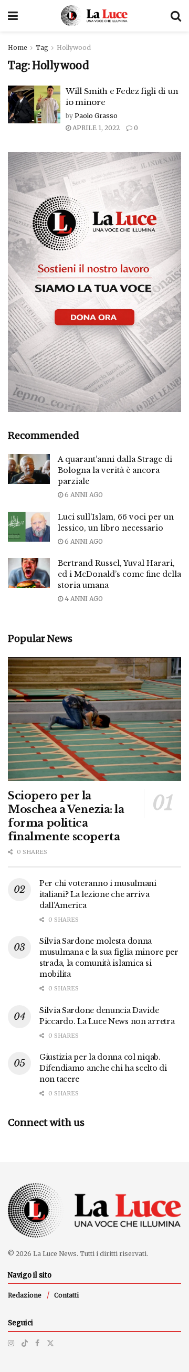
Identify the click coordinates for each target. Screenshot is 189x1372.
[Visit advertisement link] (94, 282)
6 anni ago (83, 495)
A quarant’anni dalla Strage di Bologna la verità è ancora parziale (115, 470)
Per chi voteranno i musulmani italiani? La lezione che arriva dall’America (97, 894)
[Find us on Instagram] (11, 1343)
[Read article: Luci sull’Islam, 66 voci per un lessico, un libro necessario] (29, 527)
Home (17, 47)
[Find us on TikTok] (25, 1343)
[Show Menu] (13, 15)
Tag (42, 47)
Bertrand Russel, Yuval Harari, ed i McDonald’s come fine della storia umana (119, 574)
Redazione (24, 1295)
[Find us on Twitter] (50, 1343)
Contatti (66, 1295)
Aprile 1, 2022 (95, 128)
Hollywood (74, 47)
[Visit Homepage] (94, 15)
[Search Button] (176, 15)
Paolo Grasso (96, 116)
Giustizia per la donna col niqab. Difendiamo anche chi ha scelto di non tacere (103, 1068)
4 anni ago (83, 599)
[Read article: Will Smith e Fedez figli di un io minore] (34, 104)
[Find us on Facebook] (37, 1343)
